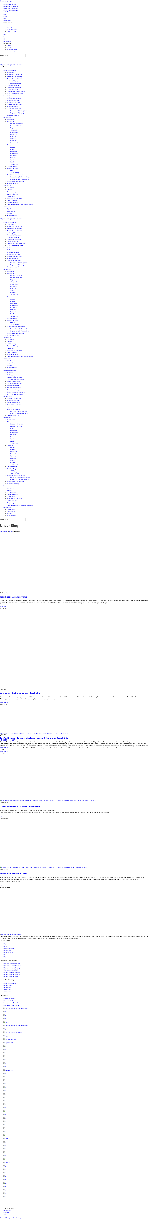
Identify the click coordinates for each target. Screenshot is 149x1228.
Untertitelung (11, 211)
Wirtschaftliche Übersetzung (15, 79)
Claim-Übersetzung (13, 89)
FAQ (4, 14)
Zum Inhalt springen (6, 1)
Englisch (13, 128)
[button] (74, 67)
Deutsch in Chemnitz (16, 123)
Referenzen (7, 20)
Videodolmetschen (12, 106)
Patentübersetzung (13, 85)
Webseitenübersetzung (14, 87)
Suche (2, 55)
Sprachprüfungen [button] (12, 168)
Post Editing (10, 72)
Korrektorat (10, 187)
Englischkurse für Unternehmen (20, 179)
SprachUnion (4, 531)
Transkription (11, 209)
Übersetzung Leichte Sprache (16, 91)
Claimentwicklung (12, 194)
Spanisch (13, 138)
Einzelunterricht (12, 166)
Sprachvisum (11, 119)
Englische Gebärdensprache (19, 113)
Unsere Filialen (11, 31)
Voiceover (10, 213)
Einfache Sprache (12, 202)
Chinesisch (13, 130)
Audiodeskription (12, 215)
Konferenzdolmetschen (14, 98)
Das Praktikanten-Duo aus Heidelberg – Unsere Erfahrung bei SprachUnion (34, 738)
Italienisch (13, 134)
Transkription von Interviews (13, 597)
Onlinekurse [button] (10, 145)
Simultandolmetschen (13, 102)
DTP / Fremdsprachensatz (15, 94)
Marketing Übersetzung (14, 81)
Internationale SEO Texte (14, 198)
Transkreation (11, 196)
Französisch (14, 132)
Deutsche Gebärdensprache (19, 111)
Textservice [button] (7, 185)
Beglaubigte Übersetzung (15, 74)
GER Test (13, 170)
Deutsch (12, 147)
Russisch (13, 141)
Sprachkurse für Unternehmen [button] (16, 175)
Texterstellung (11, 192)
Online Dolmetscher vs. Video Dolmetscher (20, 807)
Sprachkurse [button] (7, 117)
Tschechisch (14, 143)
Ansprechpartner (12, 29)
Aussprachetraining (13, 183)
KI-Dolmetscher (7, 740)
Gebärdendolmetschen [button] (14, 109)
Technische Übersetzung (14, 83)
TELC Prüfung (14, 172)
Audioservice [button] (7, 207)
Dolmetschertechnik (13, 115)
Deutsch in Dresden (16, 126)
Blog (4, 18)
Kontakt (5, 16)
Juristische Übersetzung (14, 76)
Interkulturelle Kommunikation (16, 181)
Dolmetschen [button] (7, 96)
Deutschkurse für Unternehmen (20, 177)
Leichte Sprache (12, 200)
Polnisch (13, 136)
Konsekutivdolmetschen (14, 104)
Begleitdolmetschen (13, 100)
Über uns (10, 25)
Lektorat (9, 190)
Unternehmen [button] (7, 23)
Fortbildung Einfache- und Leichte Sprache (20, 204)
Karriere (9, 27)
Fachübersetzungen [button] (9, 70)
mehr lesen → (4, 751)
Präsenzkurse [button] (11, 121)
